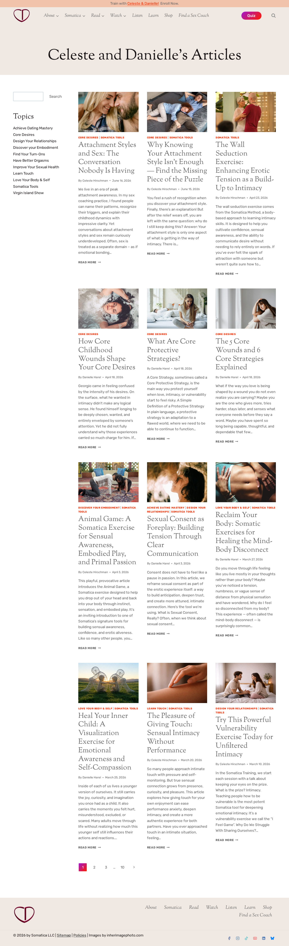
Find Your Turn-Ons (29, 154)
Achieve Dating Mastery (165, 507)
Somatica (173, 907)
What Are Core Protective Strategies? (171, 350)
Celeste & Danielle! (143, 3)
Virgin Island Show (28, 193)
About (151, 907)
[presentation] (108, 112)
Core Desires (88, 137)
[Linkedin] (263, 938)
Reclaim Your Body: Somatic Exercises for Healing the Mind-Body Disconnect (244, 532)
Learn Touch (157, 708)
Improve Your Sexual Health (36, 167)
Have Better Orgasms (31, 161)
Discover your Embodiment (99, 507)
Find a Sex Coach (194, 15)
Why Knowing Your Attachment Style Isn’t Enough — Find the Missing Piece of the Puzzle (177, 162)
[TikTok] (246, 938)
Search (55, 96)
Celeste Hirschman (95, 180)
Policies (79, 935)
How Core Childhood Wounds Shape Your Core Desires (106, 354)
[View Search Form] (270, 15)
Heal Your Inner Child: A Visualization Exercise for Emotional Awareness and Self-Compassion (104, 742)
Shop (168, 15)
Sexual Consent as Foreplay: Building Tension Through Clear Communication (175, 536)
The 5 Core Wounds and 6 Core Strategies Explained (239, 354)
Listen (137, 15)
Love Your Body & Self (233, 507)
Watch (212, 907)
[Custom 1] (272, 938)
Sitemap (64, 935)
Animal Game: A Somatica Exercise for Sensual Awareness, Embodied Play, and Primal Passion (107, 541)
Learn (153, 15)
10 (122, 867)
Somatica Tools (112, 137)
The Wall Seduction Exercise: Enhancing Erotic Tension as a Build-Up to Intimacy (245, 166)
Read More (89, 262)
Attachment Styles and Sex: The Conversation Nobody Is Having (107, 158)
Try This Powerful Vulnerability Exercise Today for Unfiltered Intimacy (244, 737)
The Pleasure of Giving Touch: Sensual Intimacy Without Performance (173, 733)
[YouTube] (255, 938)
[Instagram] (237, 938)
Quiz (251, 15)
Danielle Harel (92, 377)
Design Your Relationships (236, 708)
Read (194, 907)
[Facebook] (229, 938)
